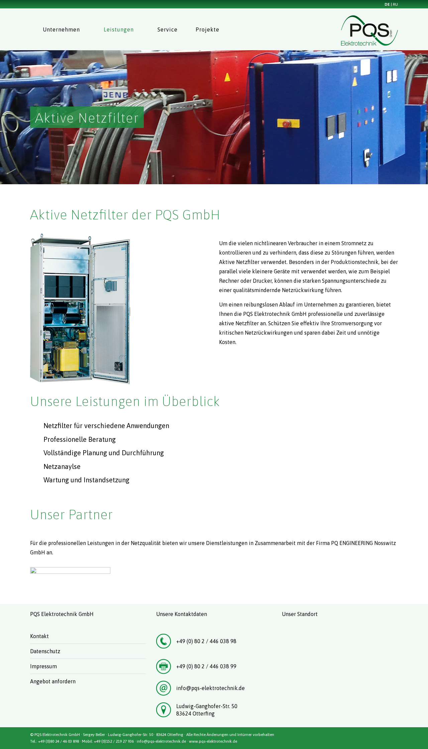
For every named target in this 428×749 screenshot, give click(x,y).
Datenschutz (45, 651)
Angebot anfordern (53, 681)
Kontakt (39, 636)
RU (395, 4)
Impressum (43, 666)
